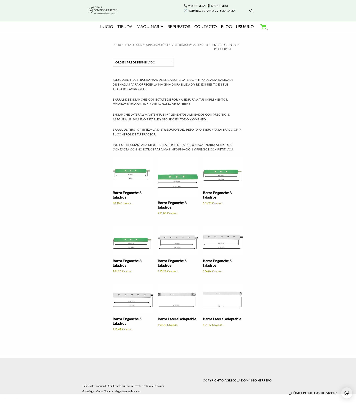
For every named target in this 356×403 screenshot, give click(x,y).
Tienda (125, 26)
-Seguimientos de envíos (127, 391)
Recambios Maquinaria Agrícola (148, 44)
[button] (346, 393)
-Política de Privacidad (94, 386)
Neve (7, 398)
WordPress (56, 398)
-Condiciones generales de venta (124, 386)
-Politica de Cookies (153, 386)
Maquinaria (150, 26)
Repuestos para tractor (191, 44)
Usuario (245, 26)
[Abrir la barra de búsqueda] (251, 10)
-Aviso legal (88, 391)
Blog (226, 26)
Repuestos (178, 26)
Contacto (205, 26)
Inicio (106, 26)
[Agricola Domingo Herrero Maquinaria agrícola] (102, 10)
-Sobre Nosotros (104, 391)
